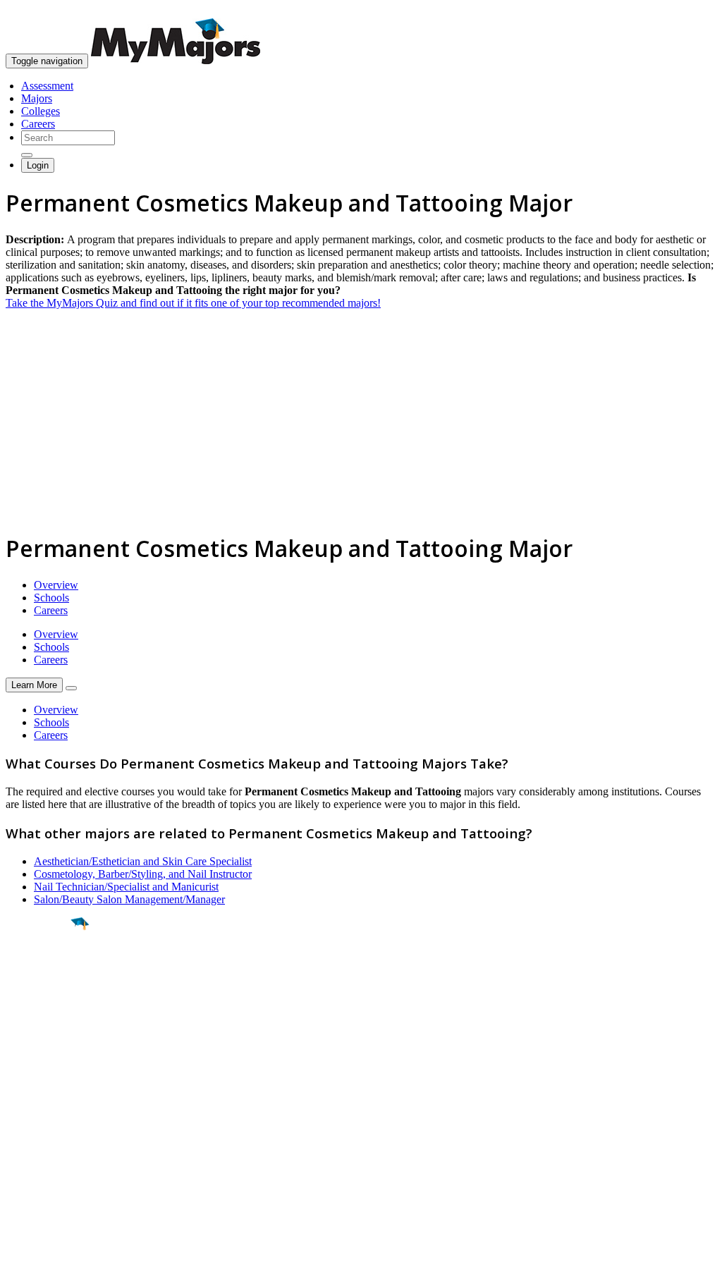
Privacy (58, 1261)
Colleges (40, 111)
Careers (38, 124)
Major (39, 971)
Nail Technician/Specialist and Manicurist (126, 887)
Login (38, 165)
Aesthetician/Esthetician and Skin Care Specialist (143, 861)
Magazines (30, 1152)
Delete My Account (49, 1164)
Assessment (47, 86)
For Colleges (34, 1139)
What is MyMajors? (50, 1114)
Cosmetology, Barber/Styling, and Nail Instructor (143, 874)
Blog (16, 1177)
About (23, 1085)
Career (42, 1033)
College (43, 1002)
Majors (36, 98)
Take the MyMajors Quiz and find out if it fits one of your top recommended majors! (193, 303)
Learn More (34, 685)
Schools (51, 598)
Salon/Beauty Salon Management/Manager (129, 899)
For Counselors (40, 1126)
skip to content (687, 11)
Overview (56, 585)
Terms (19, 1261)
